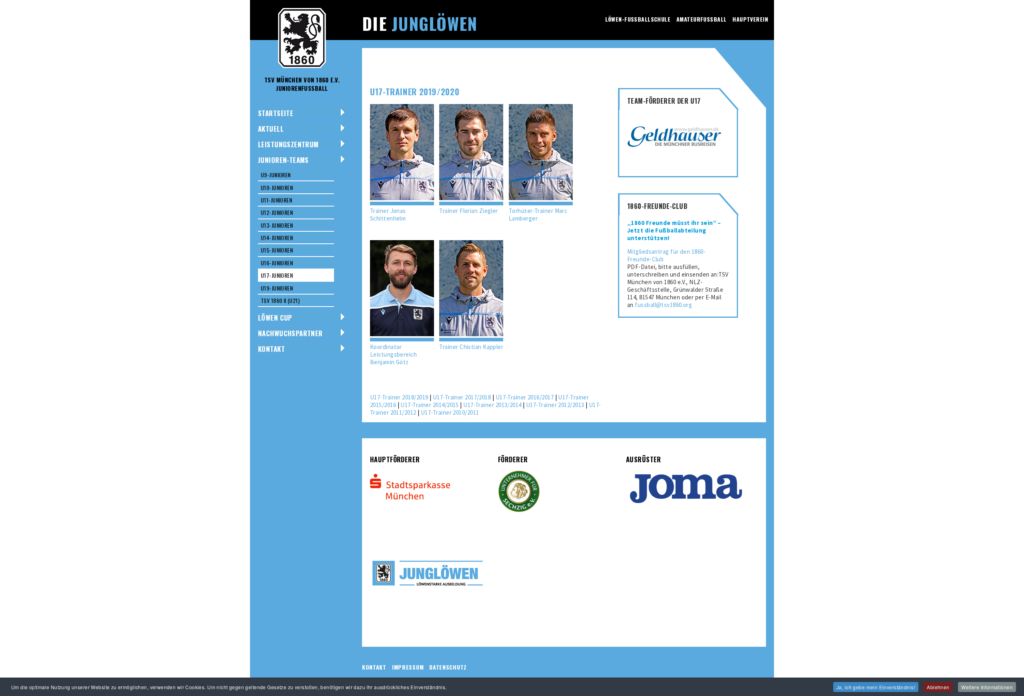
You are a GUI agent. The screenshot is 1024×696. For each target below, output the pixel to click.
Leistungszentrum (288, 144)
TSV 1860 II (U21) (280, 300)
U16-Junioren (277, 263)
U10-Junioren (277, 187)
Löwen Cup (275, 318)
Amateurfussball (701, 19)
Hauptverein (750, 19)
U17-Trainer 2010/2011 (450, 412)
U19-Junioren (277, 288)
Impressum (408, 667)
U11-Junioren (276, 200)
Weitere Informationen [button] (987, 687)
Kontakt (271, 349)
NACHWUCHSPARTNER (290, 333)
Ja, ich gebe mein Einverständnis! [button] (875, 687)
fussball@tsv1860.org (663, 305)
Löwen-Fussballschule (637, 19)
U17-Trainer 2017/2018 (462, 397)
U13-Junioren (277, 225)
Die (419, 23)
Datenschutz (448, 667)
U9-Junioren (276, 174)
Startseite (275, 113)
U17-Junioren (277, 275)
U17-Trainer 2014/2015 (429, 405)
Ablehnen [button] (938, 687)
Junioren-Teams (283, 160)
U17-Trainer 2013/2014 (492, 405)
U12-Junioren (277, 212)
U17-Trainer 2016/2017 (525, 397)
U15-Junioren (277, 250)
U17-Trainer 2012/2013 (555, 405)
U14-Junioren (277, 237)
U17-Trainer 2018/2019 (399, 397)
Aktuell (271, 129)
